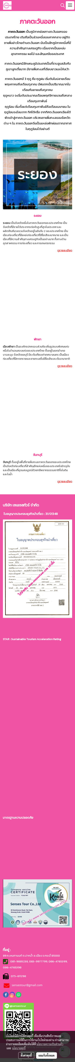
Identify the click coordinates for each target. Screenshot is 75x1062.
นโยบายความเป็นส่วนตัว (50, 1044)
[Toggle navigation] (70, 5)
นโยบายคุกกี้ (19, 1048)
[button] (61, 5)
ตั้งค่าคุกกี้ (26, 1055)
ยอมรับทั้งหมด (46, 1055)
